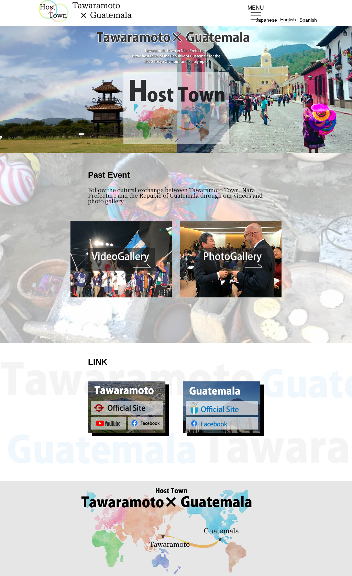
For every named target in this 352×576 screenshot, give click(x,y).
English (288, 19)
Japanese (266, 20)
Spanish (308, 20)
